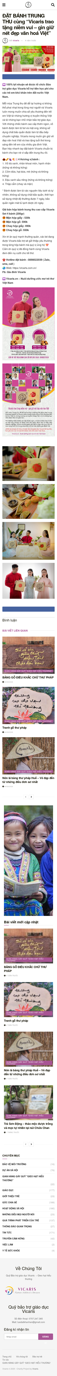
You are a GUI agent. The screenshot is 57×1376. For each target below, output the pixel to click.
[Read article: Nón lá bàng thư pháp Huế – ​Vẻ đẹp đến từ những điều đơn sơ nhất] (28, 755)
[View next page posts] (31, 797)
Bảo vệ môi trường (14, 1164)
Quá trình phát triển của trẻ (20, 1220)
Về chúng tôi (22, 1356)
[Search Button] (53, 4)
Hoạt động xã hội (13, 1208)
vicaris (16, 40)
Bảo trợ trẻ (37, 1356)
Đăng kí (45, 1337)
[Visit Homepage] (28, 5)
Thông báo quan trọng (17, 1226)
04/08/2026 (8, 682)
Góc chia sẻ (9, 1202)
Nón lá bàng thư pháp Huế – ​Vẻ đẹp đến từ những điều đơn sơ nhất (28, 780)
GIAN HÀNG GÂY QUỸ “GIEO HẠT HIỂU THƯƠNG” (26, 1362)
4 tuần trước (12, 975)
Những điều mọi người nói (18, 1214)
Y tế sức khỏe (11, 1250)
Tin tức (7, 1232)
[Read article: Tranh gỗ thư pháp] (28, 705)
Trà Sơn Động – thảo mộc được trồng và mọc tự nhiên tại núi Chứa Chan (28, 1126)
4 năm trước (30, 40)
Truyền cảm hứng (13, 1238)
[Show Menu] (3, 4)
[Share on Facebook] (28, 76)
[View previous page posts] (25, 797)
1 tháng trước (12, 1132)
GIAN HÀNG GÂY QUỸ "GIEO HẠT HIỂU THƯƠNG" (28, 671)
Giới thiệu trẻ (10, 1196)
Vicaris (35, 1368)
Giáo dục (7, 1190)
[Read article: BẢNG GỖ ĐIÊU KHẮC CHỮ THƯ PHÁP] (28, 655)
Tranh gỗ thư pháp (14, 727)
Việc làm (7, 1244)
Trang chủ (6, 1356)
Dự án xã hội (10, 1170)
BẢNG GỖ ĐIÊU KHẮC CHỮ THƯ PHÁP (28, 677)
